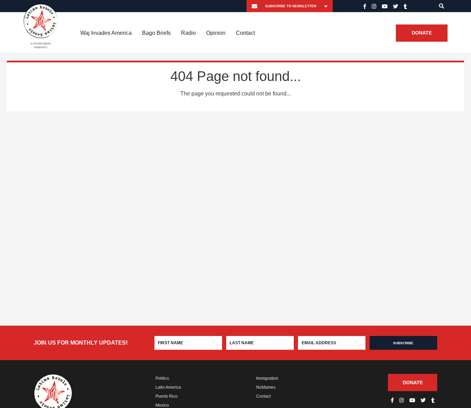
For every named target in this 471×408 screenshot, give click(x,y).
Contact (245, 33)
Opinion (216, 33)
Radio (188, 33)
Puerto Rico (167, 396)
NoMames (265, 387)
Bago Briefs (156, 33)
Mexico (162, 405)
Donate (422, 33)
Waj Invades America (106, 33)
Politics (162, 378)
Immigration (267, 378)
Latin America (168, 387)
